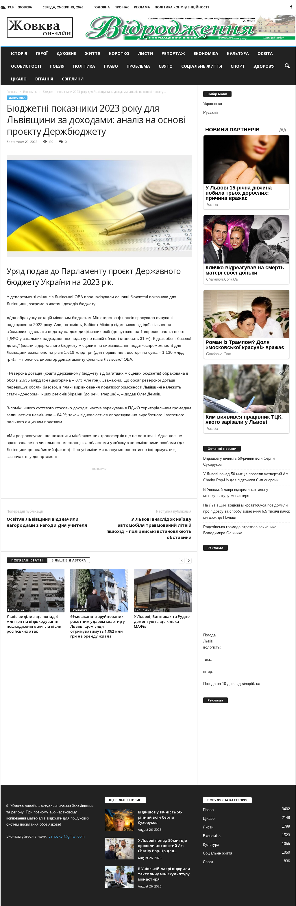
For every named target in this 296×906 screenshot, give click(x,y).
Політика (84, 66)
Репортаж (173, 53)
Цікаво (19, 79)
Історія (19, 53)
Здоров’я (264, 66)
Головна (101, 7)
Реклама (142, 7)
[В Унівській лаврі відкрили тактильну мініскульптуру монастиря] (119, 877)
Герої (42, 53)
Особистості (26, 66)
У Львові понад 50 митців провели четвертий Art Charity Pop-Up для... (162, 845)
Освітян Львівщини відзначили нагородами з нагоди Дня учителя (47, 522)
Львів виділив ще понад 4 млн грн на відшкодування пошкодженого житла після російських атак (34, 624)
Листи (145, 53)
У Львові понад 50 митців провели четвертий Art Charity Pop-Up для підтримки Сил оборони (245, 477)
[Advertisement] (99, 482)
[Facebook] (291, 7)
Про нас (121, 7)
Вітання (44, 79)
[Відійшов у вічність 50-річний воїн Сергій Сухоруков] (119, 820)
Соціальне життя (201, 66)
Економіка (206, 53)
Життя (92, 53)
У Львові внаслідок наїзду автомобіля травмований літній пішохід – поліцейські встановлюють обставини (148, 528)
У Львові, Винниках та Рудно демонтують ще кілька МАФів (162, 621)
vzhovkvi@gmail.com (67, 836)
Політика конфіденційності (182, 7)
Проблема (138, 66)
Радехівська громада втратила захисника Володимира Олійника (239, 530)
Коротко (119, 53)
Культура (238, 53)
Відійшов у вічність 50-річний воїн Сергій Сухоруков (239, 461)
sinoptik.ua (251, 684)
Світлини (73, 79)
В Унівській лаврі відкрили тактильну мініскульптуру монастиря (235, 492)
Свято (166, 66)
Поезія (57, 66)
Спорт (238, 66)
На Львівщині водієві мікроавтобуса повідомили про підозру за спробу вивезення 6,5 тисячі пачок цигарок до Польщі (246, 511)
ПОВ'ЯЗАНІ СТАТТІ (27, 560)
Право (111, 66)
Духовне (66, 53)
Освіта (265, 53)
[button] (287, 66)
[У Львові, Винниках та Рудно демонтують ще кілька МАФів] (163, 590)
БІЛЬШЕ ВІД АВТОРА (68, 560)
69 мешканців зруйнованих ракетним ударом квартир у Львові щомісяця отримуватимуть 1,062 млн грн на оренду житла (97, 626)
